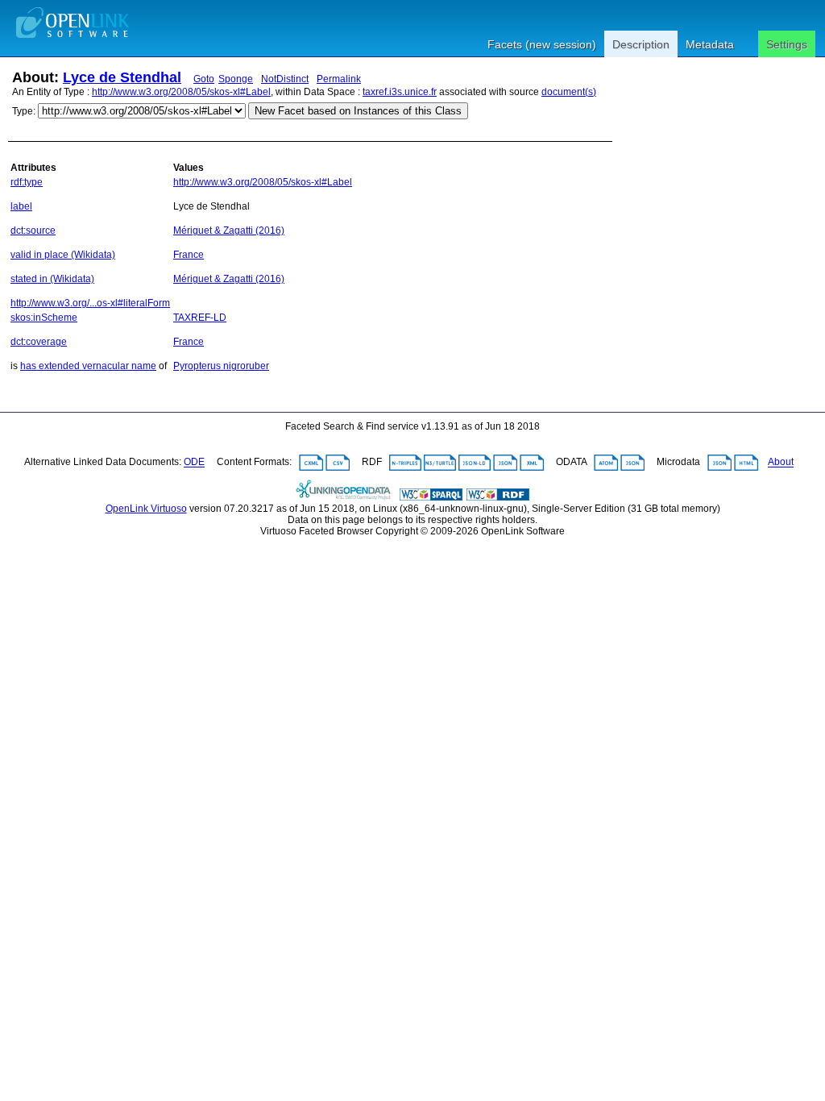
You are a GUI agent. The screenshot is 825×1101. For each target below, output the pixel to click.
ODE (194, 462)
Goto (203, 79)
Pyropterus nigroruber (221, 366)
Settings (786, 44)
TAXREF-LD (199, 317)
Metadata (710, 44)
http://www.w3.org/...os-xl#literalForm (90, 303)
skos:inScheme (43, 317)
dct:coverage (38, 341)
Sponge (235, 79)
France (188, 254)
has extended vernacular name (88, 366)
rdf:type (26, 182)
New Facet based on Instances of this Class (358, 111)
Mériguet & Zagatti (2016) (228, 230)
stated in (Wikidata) (52, 279)
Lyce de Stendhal (122, 77)
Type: (23, 111)
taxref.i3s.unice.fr (400, 92)
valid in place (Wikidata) (62, 254)
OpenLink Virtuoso (146, 508)
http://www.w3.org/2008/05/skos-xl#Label (181, 92)
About (781, 462)
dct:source (33, 230)
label (21, 206)
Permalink (339, 79)
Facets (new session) (541, 44)
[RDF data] (498, 497)
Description (641, 44)
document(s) (568, 92)
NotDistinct (285, 79)
